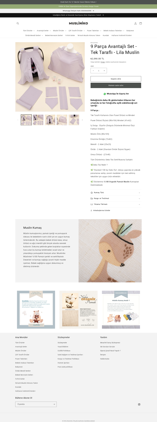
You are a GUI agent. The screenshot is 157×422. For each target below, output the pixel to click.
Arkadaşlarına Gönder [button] (101, 210)
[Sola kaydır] (17, 119)
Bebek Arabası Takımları (24, 363)
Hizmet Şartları (63, 363)
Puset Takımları (21, 359)
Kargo (103, 62)
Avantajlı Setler (21, 347)
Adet (92, 66)
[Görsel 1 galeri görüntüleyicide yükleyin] (26, 120)
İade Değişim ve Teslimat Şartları (70, 355)
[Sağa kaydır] (82, 119)
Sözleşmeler (62, 343)
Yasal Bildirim (63, 347)
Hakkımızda (104, 359)
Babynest (19, 367)
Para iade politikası (65, 367)
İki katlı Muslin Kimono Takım (26, 383)
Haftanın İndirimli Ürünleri (25, 391)
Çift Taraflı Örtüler (22, 355)
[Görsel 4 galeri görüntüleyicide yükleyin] (62, 120)
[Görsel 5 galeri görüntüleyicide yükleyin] (74, 120)
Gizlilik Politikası (64, 351)
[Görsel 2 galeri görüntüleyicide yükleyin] (38, 120)
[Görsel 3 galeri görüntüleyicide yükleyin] (50, 120)
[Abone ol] (54, 404)
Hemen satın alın (115, 85)
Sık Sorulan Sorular (107, 347)
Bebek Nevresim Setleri (24, 375)
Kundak (18, 387)
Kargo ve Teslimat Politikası (68, 359)
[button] (17, 23)
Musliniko (70, 421)
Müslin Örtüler (20, 351)
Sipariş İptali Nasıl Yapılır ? (110, 351)
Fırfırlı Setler (20, 379)
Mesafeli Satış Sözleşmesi (110, 343)
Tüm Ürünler (20, 343)
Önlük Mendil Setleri (23, 371)
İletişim (103, 355)
